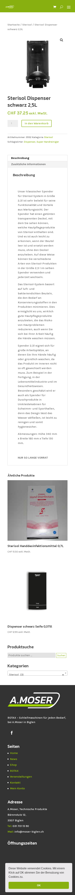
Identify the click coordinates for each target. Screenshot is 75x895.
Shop (13, 764)
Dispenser (29, 141)
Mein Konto (17, 788)
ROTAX (14, 770)
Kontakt (15, 782)
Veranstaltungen (21, 776)
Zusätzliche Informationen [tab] (28, 164)
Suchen (61, 655)
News (13, 759)
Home (14, 753)
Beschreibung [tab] (20, 158)
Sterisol (27, 24)
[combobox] (38, 673)
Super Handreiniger (48, 141)
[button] (24, 877)
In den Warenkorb (36, 123)
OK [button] (39, 885)
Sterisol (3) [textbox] (36, 674)
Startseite (14, 24)
